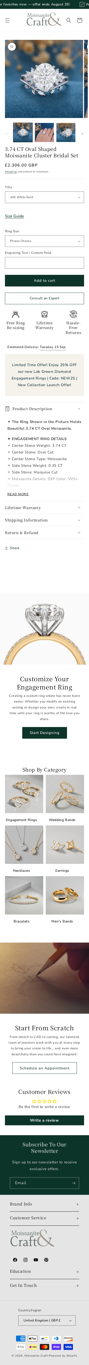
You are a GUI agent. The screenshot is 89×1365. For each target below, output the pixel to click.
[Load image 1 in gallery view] (22, 132)
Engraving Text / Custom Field (28, 253)
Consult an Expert (45, 298)
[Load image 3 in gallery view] (65, 132)
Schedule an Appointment (44, 1068)
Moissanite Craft (36, 1356)
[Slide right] (82, 133)
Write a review (44, 1120)
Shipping (11, 171)
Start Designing (45, 732)
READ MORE (18, 494)
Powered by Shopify (63, 1356)
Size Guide (14, 216)
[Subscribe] (73, 1183)
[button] (7, 20)
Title (8, 187)
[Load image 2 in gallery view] (44, 132)
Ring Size (12, 231)
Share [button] (15, 548)
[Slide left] (6, 133)
